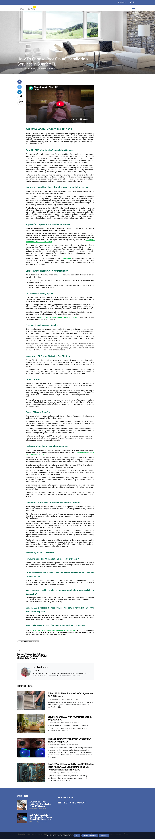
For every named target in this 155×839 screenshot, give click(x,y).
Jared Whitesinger (24, 68)
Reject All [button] (104, 835)
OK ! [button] (77, 835)
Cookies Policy (67, 835)
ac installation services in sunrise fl (29, 641)
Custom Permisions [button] (90, 835)
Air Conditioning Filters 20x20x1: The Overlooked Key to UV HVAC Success (40, 804)
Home (21, 9)
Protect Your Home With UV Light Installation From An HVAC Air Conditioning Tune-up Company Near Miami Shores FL (71, 767)
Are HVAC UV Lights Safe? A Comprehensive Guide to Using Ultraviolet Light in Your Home (41, 817)
